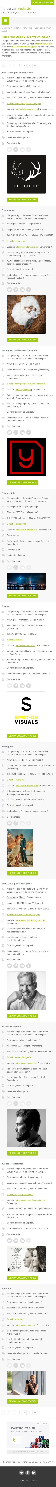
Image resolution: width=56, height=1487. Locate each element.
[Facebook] (27, 1472)
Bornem (22, 1302)
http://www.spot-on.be (25, 645)
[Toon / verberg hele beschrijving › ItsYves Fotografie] (30, 1070)
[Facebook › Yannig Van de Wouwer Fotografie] (15, 432)
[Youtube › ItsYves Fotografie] (28, 1103)
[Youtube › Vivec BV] (28, 1365)
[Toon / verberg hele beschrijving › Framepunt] (30, 793)
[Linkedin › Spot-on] (22, 685)
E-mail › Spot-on (14, 640)
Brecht (22, 506)
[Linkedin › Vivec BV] (22, 1365)
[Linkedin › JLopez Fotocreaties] (22, 1240)
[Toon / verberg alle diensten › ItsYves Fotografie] (30, 1079)
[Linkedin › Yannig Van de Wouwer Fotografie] (22, 432)
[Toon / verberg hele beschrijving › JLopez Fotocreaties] (30, 1208)
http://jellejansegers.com (27, 109)
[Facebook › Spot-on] (15, 685)
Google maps (35, 86)
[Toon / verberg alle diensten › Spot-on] (30, 661)
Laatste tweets (15, 275)
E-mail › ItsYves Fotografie (19, 1057)
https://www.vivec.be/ (25, 1325)
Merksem (23, 760)
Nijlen (21, 1040)
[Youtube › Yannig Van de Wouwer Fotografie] (28, 432)
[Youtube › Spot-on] (28, 685)
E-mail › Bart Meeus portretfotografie (23, 914)
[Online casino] (28, 1423)
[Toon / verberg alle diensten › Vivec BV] (30, 1341)
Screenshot (45, 109)
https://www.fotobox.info (26, 530)
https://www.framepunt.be (27, 786)
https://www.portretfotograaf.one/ (30, 920)
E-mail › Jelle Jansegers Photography (24, 103)
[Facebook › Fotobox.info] (15, 567)
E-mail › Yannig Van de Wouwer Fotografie (26, 384)
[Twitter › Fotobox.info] (9, 567)
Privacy (34, 1481)
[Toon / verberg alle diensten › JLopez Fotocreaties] (30, 1216)
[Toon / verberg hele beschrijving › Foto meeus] (30, 254)
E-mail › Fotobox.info (16, 524)
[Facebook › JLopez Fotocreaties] (15, 1240)
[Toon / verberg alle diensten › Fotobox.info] (30, 543)
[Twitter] (21, 1472)
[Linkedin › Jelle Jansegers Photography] (22, 149)
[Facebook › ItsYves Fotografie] (15, 1103)
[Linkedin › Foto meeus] (22, 289)
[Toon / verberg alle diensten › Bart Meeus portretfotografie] (30, 939)
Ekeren (22, 224)
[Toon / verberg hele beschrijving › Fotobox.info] (30, 535)
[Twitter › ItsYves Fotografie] (9, 1103)
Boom (21, 364)
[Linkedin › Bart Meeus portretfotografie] (22, 965)
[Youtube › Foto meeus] (28, 289)
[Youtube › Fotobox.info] (28, 567)
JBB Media (25, 1481)
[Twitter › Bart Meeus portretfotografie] (9, 965)
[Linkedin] (33, 1472)
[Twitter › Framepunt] (9, 823)
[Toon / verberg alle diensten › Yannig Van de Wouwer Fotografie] (30, 405)
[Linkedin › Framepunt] (22, 823)
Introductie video (16, 278)
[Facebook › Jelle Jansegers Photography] (15, 149)
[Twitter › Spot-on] (9, 685)
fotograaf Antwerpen (43, 44)
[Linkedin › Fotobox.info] (22, 567)
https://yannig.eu (23, 389)
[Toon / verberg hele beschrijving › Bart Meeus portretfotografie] (30, 930)
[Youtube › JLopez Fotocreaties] (28, 1240)
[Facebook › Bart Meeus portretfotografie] (15, 965)
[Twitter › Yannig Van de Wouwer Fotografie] (9, 432)
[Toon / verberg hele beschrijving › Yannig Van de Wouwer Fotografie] (30, 397)
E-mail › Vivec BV (15, 1319)
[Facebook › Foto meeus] (15, 289)
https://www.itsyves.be (26, 1063)
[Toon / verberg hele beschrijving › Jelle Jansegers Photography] (30, 117)
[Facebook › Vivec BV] (15, 1365)
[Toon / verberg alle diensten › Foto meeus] (30, 262)
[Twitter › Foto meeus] (9, 289)
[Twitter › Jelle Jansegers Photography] (9, 149)
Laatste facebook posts (19, 137)
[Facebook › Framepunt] (15, 823)
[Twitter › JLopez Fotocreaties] (9, 1240)
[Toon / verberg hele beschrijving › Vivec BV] (30, 1332)
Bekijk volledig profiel (22, 199)
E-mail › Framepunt (15, 780)
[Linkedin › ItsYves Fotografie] (22, 1103)
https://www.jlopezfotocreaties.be (30, 1200)
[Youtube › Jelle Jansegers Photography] (28, 149)
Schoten (22, 1177)
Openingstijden (15, 549)
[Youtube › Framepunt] (28, 823)
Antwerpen (11, 86)
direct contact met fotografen (24, 47)
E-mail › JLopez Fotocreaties (20, 1194)
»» (35, 66)
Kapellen (23, 86)
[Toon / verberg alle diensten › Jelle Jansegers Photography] (30, 125)
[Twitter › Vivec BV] (9, 1365)
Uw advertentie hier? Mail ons (28, 1452)
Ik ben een (42, 2)
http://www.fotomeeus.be (27, 247)
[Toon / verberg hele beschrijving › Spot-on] (30, 653)
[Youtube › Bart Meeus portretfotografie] (28, 965)
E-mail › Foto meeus (16, 241)
